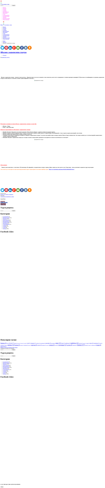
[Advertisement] (36, 67)
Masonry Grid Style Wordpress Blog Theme (8, 347)
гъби (28, 343)
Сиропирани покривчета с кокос (7, 196)
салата (39, 345)
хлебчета (93, 345)
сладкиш (63, 345)
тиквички (75, 345)
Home (4, 41)
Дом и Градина (6, 19)
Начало (4, 7)
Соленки (5, 10)
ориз (91, 343)
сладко (69, 345)
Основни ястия (6, 16)
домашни (33, 343)
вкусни (19, 343)
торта (81, 345)
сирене (52, 345)
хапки (89, 345)
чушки (98, 345)
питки (17, 345)
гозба (25, 343)
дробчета (38, 343)
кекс (58, 343)
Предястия (5, 13)
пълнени (22, 345)
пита (6, 345)
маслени (81, 343)
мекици (84, 343)
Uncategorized (6, 216)
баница (3, 343)
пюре (29, 345)
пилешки (2, 345)
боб (8, 343)
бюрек (15, 343)
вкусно (22, 343)
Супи (4, 14)
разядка (34, 345)
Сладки (4, 9)
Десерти (4, 17)
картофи (48, 343)
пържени (26, 345)
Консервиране (6, 11)
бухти (11, 343)
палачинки (96, 343)
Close (2, 486)
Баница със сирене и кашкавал (6, 194)
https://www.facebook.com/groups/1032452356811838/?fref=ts (61, 169)
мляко (87, 343)
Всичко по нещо (6, 18)
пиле (101, 343)
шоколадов (3, 346)
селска (47, 345)
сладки (56, 345)
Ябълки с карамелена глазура (13, 52)
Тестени (4, 8)
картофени (42, 343)
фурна (86, 345)
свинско (44, 345)
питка (11, 345)
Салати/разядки (6, 15)
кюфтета (75, 343)
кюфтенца (67, 343)
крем (63, 343)
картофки (53, 343)
